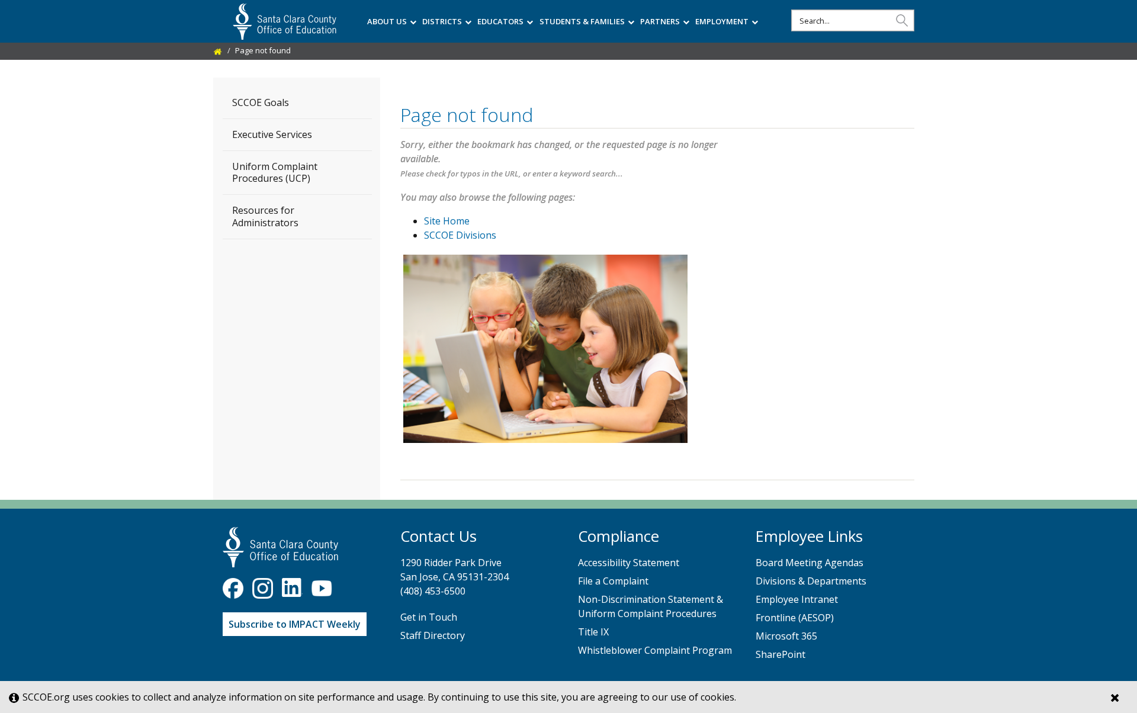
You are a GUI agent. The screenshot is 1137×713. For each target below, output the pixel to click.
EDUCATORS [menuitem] (500, 21)
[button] (902, 19)
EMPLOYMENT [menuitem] (722, 21)
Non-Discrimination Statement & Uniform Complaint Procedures (650, 606)
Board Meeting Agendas (809, 562)
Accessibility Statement (628, 562)
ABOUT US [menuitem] (387, 21)
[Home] (218, 50)
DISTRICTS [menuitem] (442, 21)
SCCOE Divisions (460, 235)
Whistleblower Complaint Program (655, 650)
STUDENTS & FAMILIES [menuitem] (582, 21)
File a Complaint (613, 580)
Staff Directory (432, 635)
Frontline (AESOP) (795, 617)
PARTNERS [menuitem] (660, 21)
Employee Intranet (797, 599)
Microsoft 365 (786, 636)
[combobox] (853, 20)
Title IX (593, 631)
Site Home (447, 220)
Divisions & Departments (811, 580)
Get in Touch (428, 617)
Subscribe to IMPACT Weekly (295, 624)
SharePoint (780, 654)
